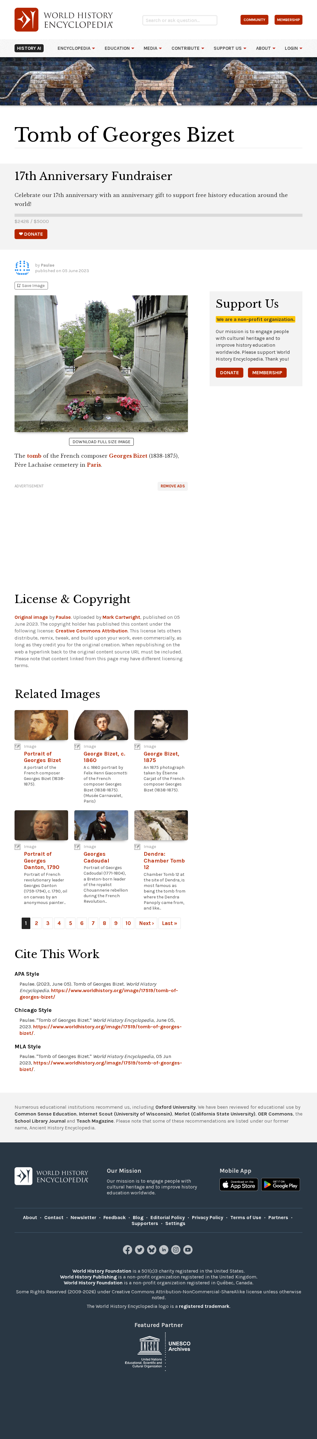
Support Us (228, 48)
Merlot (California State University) (215, 1114)
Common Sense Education (45, 1114)
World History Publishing (88, 1277)
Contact (53, 1217)
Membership (267, 372)
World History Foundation (101, 1271)
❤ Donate (31, 234)
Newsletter (83, 1217)
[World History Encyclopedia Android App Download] (280, 1185)
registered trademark (204, 1306)
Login (291, 48)
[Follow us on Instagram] (176, 1253)
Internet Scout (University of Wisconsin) (125, 1114)
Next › (146, 923)
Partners (278, 1217)
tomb (34, 456)
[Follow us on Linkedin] (164, 1253)
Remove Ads (173, 486)
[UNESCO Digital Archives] (158, 1351)
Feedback (114, 1217)
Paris (94, 465)
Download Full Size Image (101, 441)
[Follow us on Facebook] (128, 1253)
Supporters (145, 1223)
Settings (175, 1223)
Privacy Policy (207, 1217)
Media (150, 48)
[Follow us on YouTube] (188, 1253)
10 (128, 923)
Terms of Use (245, 1217)
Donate (229, 372)
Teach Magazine (95, 1121)
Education (117, 48)
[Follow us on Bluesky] (152, 1253)
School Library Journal (40, 1121)
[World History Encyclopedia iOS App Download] (238, 1185)
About (263, 48)
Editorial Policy (167, 1217)
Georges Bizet (128, 456)
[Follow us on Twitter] (140, 1253)
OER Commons (275, 1114)
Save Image (30, 285)
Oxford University (175, 1107)
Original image (31, 617)
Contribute (186, 48)
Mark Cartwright (121, 617)
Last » (169, 923)
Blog (138, 1217)
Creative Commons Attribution (91, 631)
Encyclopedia (74, 48)
